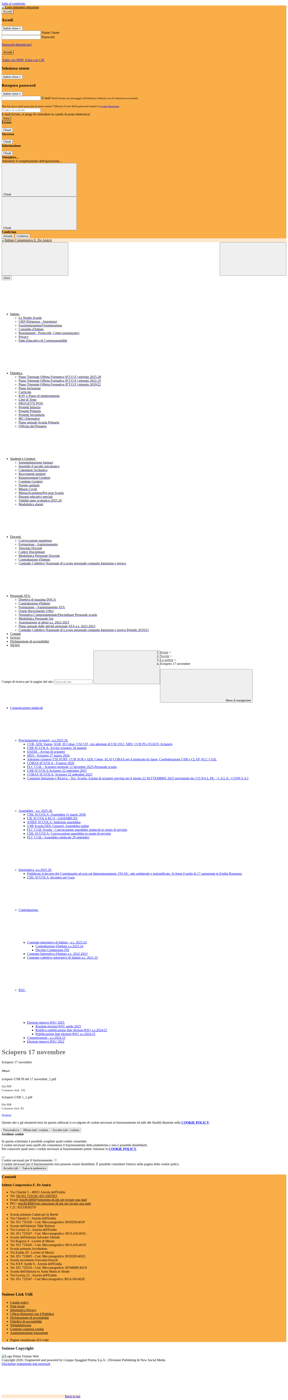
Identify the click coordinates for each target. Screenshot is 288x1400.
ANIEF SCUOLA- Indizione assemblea (54, 822)
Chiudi (7, 130)
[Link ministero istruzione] (20, 7)
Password (48, 37)
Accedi (7, 11)
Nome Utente (50, 32)
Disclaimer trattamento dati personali (26, 1364)
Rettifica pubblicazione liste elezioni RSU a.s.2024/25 (71, 1030)
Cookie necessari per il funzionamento (27, 1160)
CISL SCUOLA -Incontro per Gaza (51, 877)
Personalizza (11, 1130)
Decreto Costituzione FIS (52, 950)
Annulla (7, 236)
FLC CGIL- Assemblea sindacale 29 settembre (58, 837)
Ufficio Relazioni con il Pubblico (32, 1314)
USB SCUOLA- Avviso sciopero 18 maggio (57, 748)
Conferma (22, 236)
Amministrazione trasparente (29, 1333)
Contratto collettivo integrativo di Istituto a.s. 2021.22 (62, 957)
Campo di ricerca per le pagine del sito (27, 681)
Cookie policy (19, 1302)
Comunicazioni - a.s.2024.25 (46, 1038)
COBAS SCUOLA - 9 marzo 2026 (50, 763)
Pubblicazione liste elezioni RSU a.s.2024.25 (65, 1034)
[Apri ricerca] (253, 259)
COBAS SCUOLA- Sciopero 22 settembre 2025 (59, 774)
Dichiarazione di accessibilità (29, 1317)
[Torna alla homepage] (144, 240)
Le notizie (166, 660)
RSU (22, 990)
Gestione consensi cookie (27, 1329)
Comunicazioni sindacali (26, 708)
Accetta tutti (66, 1130)
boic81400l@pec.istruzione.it (54, 1203)
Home (164, 652)
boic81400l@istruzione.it (53, 1200)
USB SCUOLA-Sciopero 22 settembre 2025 (57, 770)
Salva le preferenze (34, 1168)
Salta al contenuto (13, 3)
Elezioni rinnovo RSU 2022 (45, 1041)
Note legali (17, 1306)
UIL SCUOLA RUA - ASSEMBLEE (52, 818)
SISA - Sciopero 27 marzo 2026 (48, 755)
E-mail (46, 98)
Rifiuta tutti (35, 1130)
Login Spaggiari (110, 106)
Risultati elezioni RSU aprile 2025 (58, 1026)
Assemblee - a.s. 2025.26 (36, 811)
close (6, 277)
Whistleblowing (20, 1325)
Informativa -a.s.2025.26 (35, 870)
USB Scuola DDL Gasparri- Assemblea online (58, 826)
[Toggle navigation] (35, 259)
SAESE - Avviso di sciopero (46, 751)
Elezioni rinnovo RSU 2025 (46, 1022)
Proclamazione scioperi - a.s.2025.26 (43, 740)
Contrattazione (29, 910)
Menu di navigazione (238, 700)
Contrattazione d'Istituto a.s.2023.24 (59, 946)
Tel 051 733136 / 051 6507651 (36, 1196)
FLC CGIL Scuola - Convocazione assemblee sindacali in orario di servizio (77, 830)
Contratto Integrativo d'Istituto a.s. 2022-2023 (57, 954)
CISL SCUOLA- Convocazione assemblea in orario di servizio (69, 833)
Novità (164, 656)
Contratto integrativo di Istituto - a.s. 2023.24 (57, 942)
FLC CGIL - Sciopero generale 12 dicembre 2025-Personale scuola (72, 767)
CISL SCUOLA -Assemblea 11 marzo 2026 (56, 814)
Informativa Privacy (23, 1310)
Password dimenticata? (17, 44)
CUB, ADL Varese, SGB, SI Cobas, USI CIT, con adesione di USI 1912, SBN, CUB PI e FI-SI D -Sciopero (99, 744)
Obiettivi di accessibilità (26, 1321)
